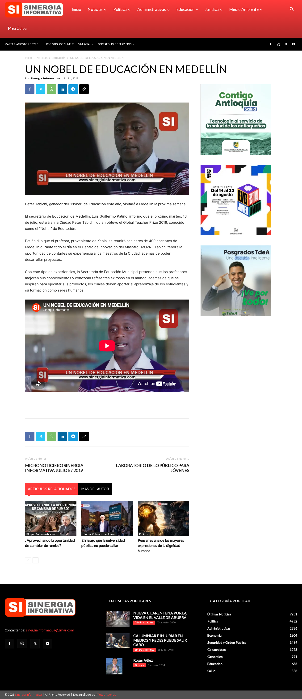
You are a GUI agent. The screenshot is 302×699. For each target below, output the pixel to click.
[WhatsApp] (51, 89)
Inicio (76, 9)
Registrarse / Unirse (60, 44)
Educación (185, 9)
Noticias (95, 9)
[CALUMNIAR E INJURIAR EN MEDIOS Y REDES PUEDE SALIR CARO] (118, 640)
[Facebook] (270, 44)
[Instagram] (278, 44)
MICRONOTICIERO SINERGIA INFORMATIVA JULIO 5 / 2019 (54, 468)
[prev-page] (28, 560)
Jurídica (212, 9)
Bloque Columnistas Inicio (42, 534)
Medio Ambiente (244, 9)
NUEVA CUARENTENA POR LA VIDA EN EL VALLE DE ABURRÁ (160, 615)
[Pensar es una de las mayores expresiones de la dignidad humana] (163, 518)
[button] (291, 10)
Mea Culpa (17, 28)
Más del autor (95, 489)
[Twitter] (285, 44)
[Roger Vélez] (114, 666)
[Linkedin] (62, 89)
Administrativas (151, 9)
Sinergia (84, 44)
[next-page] (35, 560)
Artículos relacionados (52, 489)
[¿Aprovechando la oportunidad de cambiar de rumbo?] (50, 518)
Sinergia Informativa (45, 78)
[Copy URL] (84, 89)
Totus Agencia (106, 695)
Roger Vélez (143, 660)
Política (120, 9)
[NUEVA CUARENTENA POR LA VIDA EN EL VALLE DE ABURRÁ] (118, 619)
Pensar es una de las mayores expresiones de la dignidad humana (161, 545)
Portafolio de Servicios (114, 44)
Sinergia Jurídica (144, 649)
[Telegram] (73, 89)
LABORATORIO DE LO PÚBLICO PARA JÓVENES (152, 468)
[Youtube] (293, 44)
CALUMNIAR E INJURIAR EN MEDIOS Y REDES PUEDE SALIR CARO (160, 640)
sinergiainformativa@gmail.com (50, 630)
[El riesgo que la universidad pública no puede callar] (107, 518)
